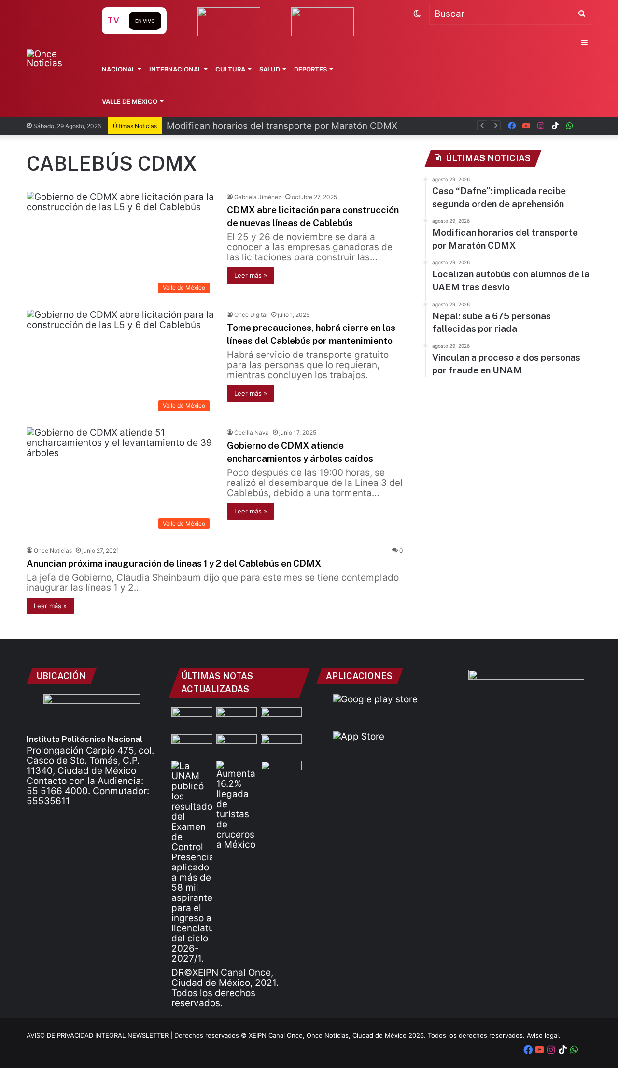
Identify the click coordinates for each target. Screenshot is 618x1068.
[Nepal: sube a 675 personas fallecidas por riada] (281, 718)
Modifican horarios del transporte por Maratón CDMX (282, 125)
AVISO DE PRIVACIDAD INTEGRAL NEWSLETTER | (100, 1035)
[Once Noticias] (55, 58)
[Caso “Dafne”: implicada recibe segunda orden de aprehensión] (191, 718)
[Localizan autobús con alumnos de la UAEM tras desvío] (191, 745)
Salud (269, 69)
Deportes (310, 69)
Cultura (230, 69)
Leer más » (250, 275)
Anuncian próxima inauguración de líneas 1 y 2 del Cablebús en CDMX (174, 563)
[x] (584, 125)
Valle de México (129, 101)
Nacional (118, 69)
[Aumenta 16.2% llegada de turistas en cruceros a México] (236, 805)
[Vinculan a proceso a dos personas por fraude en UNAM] (236, 745)
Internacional (175, 69)
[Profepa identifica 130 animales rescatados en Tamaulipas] (281, 772)
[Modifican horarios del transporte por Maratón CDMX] (236, 718)
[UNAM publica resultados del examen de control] (191, 862)
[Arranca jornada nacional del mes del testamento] (281, 745)
